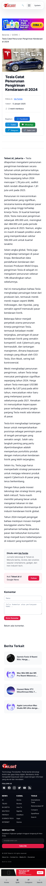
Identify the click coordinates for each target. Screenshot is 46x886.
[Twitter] (19, 788)
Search (33, 817)
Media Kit (23, 857)
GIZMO (15, 35)
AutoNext (19, 815)
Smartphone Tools (35, 801)
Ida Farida (18, 99)
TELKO (4, 804)
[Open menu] (29, 5)
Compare (34, 810)
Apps (18, 818)
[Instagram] (14, 788)
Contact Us (14, 857)
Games (19, 822)
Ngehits (19, 811)
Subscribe (23, 846)
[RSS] (30, 788)
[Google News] (4, 788)
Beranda (5, 35)
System (37, 5)
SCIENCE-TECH (8, 818)
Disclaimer (31, 857)
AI (3, 800)
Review (19, 804)
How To (19, 807)
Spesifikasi (35, 813)
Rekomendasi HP (37, 806)
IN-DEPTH (6, 807)
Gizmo (18, 800)
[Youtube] (24, 788)
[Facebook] (9, 788)
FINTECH (5, 815)
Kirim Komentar (12, 618)
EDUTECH (5, 811)
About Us (5, 857)
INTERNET (6, 822)
